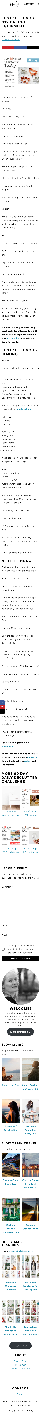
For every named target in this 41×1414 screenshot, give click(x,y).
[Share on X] (33, 47)
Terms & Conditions (20, 1368)
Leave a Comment (11, 39)
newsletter (7, 746)
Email (5, 935)
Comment (7, 887)
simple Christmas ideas (21, 1251)
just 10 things (13, 338)
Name (5, 925)
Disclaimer (20, 1365)
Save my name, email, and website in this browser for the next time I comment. (21, 949)
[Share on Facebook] (20, 47)
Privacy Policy (21, 1361)
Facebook (32, 757)
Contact (20, 1394)
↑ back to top (20, 1345)
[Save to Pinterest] (8, 47)
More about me (19, 1031)
